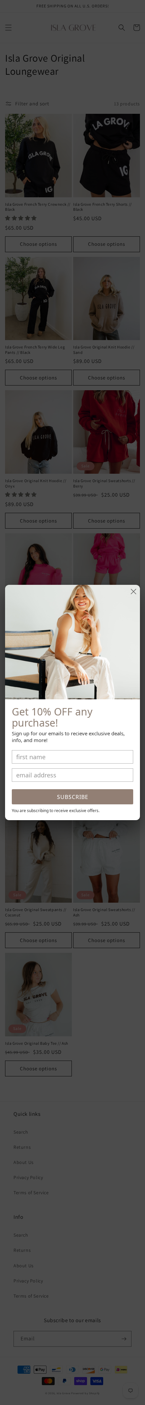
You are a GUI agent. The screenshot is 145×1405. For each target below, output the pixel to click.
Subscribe (72, 797)
